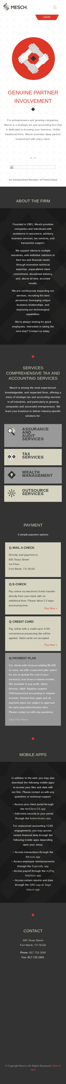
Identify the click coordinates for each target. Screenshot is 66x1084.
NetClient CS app (35, 808)
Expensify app (40, 866)
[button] (31, 158)
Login (46, 17)
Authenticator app (40, 818)
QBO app (35, 884)
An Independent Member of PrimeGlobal (33, 179)
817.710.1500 (37, 952)
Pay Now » (50, 608)
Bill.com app (33, 856)
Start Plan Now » (19, 719)
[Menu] (55, 7)
